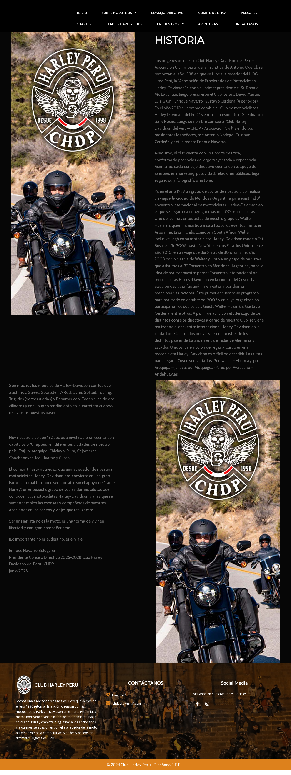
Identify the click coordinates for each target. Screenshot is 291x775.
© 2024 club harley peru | (130, 764)
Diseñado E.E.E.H (169, 764)
